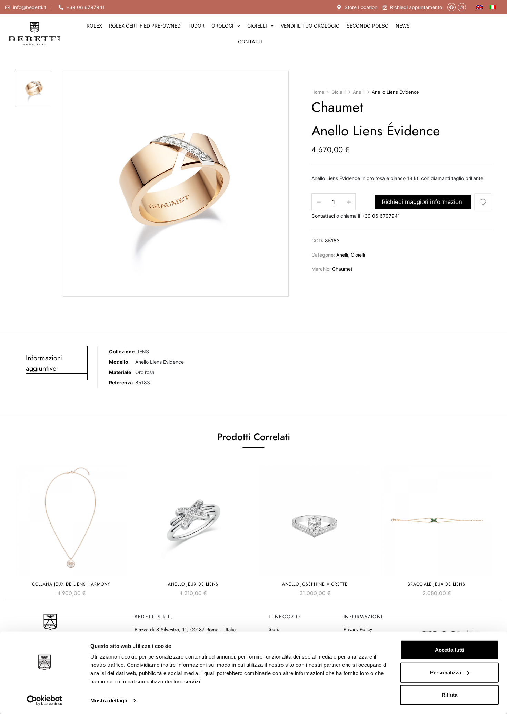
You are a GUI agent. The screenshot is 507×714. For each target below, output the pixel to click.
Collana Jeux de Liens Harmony (71, 584)
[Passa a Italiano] (492, 7)
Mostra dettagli (108, 700)
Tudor (196, 26)
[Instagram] (462, 7)
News (403, 26)
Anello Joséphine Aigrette (315, 584)
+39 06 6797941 (380, 216)
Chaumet (342, 269)
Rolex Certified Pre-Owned (145, 26)
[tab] (56, 363)
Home (317, 92)
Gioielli (257, 26)
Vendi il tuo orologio (310, 26)
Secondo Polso (368, 26)
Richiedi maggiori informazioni (423, 201)
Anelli (359, 92)
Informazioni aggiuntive (44, 363)
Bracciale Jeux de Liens (436, 584)
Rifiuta (449, 695)
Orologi (222, 26)
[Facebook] (451, 7)
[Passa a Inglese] (479, 7)
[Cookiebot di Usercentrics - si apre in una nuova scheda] (44, 700)
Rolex (94, 26)
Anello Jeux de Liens (193, 584)
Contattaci (323, 216)
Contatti (250, 41)
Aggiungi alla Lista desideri (482, 201)
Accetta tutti (449, 650)
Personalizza (445, 672)
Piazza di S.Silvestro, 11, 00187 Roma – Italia (185, 629)
